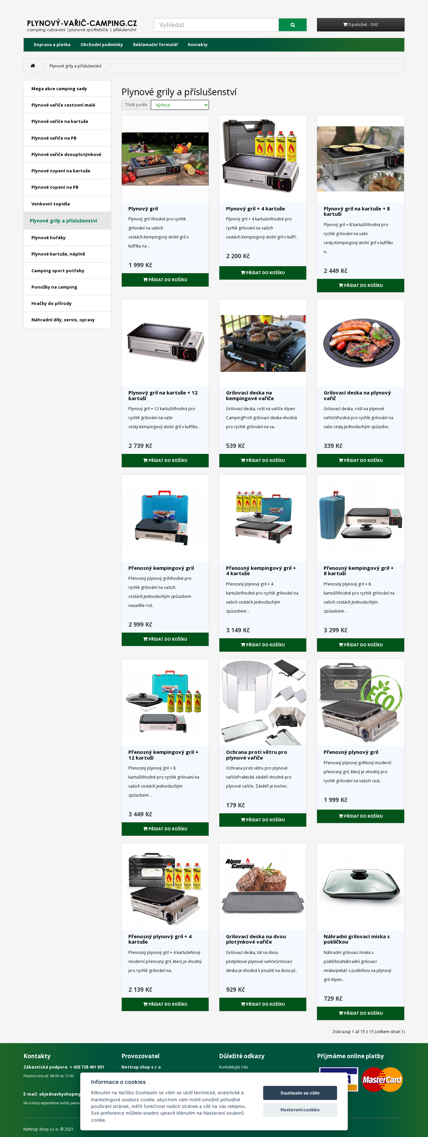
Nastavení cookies (300, 1109)
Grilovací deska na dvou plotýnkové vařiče (256, 939)
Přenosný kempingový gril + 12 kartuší (163, 755)
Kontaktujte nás (233, 1067)
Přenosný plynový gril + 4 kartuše (160, 939)
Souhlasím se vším (300, 1093)
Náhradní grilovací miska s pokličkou (357, 939)
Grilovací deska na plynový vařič (357, 395)
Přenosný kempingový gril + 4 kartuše (261, 570)
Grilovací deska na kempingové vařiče (250, 395)
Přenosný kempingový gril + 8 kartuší (359, 570)
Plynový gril (143, 208)
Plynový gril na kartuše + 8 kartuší (357, 211)
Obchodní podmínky (102, 44)
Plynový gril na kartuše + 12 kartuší (163, 395)
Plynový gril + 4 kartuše (255, 208)
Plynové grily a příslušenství (75, 66)
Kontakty (198, 44)
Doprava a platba (52, 44)
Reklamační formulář (155, 44)
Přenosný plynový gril (351, 752)
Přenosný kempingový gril (161, 567)
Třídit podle (136, 105)
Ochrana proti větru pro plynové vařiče (256, 755)
